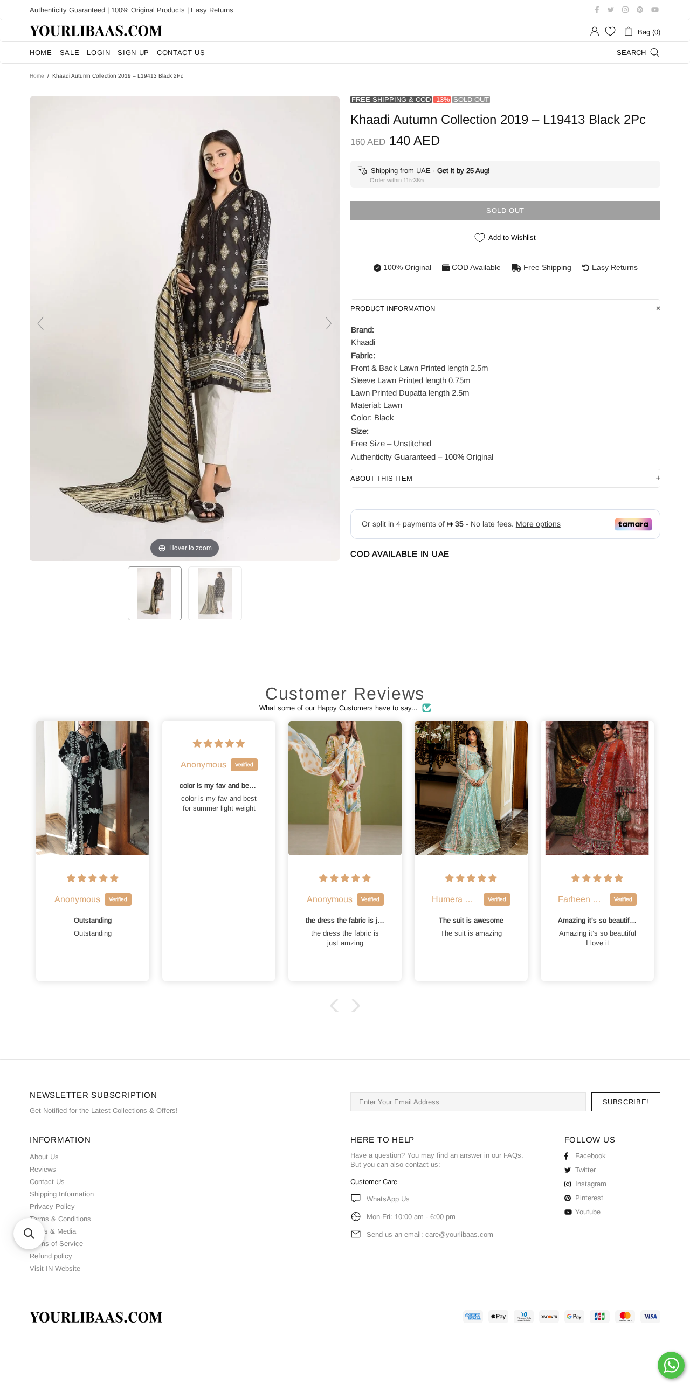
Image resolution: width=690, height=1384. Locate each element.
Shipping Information (62, 1194)
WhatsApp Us (388, 1199)
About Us (44, 1157)
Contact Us (47, 1182)
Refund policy (51, 1256)
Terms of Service (56, 1244)
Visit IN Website (55, 1268)
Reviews (43, 1169)
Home (37, 76)
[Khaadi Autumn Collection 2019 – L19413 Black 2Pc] (155, 593)
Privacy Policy (52, 1206)
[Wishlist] (610, 31)
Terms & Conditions (60, 1219)
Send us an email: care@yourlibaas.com (430, 1234)
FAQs (512, 1155)
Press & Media (53, 1231)
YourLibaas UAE (97, 31)
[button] (336, 1005)
